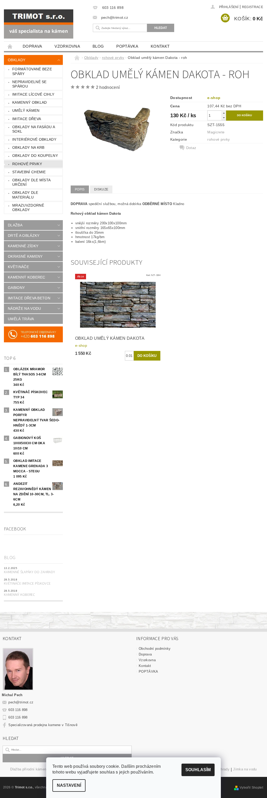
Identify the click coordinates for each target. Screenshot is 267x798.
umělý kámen (26, 110)
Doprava (32, 46)
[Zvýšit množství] (223, 112)
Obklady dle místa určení (31, 182)
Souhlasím (198, 770)
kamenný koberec (26, 277)
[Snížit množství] (223, 117)
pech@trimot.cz (21, 702)
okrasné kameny (25, 256)
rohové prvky (27, 164)
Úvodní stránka (10, 46)
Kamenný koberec (19, 594)
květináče (18, 267)
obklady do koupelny (35, 155)
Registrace (252, 7)
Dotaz (191, 148)
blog (98, 46)
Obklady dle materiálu (25, 194)
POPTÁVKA (127, 46)
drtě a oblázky (23, 235)
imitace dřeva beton (29, 298)
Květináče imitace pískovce (27, 583)
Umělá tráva (21, 319)
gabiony (16, 288)
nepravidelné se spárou (29, 84)
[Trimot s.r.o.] (44, 24)
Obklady (16, 60)
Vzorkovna (67, 46)
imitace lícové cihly (33, 94)
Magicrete (215, 132)
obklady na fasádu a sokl (33, 129)
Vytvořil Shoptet (251, 787)
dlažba (15, 225)
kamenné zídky (23, 246)
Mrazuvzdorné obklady (28, 207)
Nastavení (69, 785)
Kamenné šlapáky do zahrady (29, 572)
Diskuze (101, 189)
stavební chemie (29, 172)
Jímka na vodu (245, 769)
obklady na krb (28, 147)
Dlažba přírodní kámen (28, 769)
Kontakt (160, 46)
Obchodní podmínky (155, 649)
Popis (80, 189)
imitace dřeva (26, 119)
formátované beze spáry (32, 71)
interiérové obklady (34, 139)
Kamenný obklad (29, 102)
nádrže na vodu (24, 308)
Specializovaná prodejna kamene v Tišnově (42, 725)
